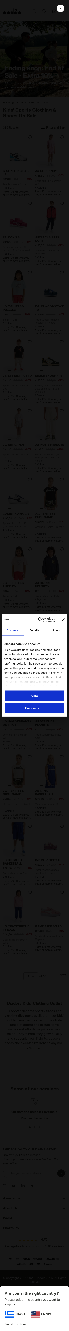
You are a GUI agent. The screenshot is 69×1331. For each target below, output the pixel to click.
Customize (32, 708)
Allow (34, 695)
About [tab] (56, 630)
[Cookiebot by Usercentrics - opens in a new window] (40, 619)
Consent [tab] (12, 630)
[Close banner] (63, 619)
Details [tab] (34, 630)
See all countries (15, 1324)
